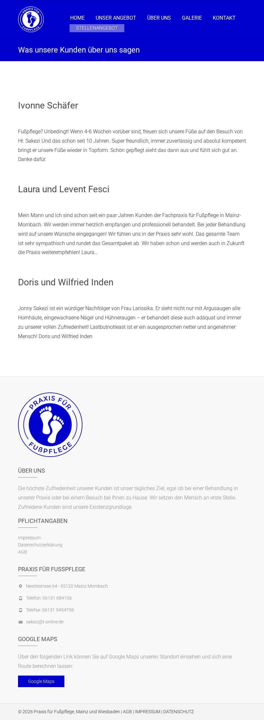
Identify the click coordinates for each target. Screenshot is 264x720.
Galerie (192, 18)
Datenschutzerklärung (40, 544)
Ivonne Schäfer (48, 105)
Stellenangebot (97, 28)
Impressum (29, 537)
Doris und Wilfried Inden (65, 282)
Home (77, 18)
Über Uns (159, 18)
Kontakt (224, 18)
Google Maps (41, 681)
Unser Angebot (116, 18)
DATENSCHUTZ (178, 711)
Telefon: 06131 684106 (49, 598)
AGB (22, 551)
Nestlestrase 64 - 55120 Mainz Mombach (67, 586)
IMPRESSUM (147, 711)
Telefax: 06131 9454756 (50, 609)
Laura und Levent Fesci (63, 189)
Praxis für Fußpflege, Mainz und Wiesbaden (77, 711)
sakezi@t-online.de (44, 621)
